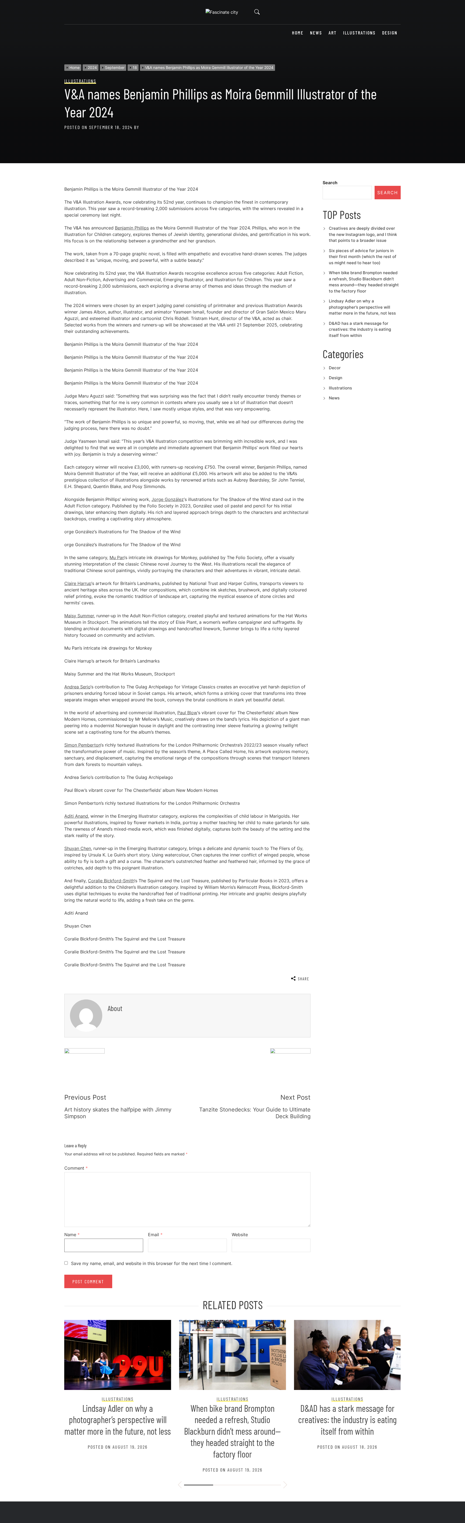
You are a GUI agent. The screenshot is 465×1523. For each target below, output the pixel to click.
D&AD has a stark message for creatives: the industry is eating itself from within (360, 329)
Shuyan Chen (77, 848)
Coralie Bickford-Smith (111, 880)
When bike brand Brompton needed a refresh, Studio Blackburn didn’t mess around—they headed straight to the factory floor (232, 1431)
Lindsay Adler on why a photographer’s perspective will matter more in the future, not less (362, 307)
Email (155, 1234)
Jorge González (168, 499)
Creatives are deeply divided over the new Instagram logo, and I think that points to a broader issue (363, 234)
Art (333, 33)
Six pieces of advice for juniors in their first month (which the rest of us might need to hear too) (362, 256)
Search (330, 182)
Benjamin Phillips (132, 228)
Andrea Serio (77, 686)
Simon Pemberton (82, 745)
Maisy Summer (79, 615)
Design (389, 33)
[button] (179, 1485)
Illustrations (359, 33)
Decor (335, 367)
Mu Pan (117, 557)
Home (298, 33)
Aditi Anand (76, 816)
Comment (76, 1168)
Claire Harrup (77, 583)
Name (72, 1234)
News (316, 33)
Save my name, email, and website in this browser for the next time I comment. (151, 1263)
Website (240, 1234)
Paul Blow (187, 712)
